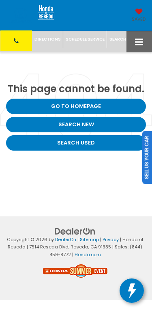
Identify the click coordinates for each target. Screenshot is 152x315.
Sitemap (89, 239)
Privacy (111, 239)
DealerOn (65, 239)
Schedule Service (85, 39)
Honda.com (88, 254)
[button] (16, 40)
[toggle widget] (132, 290)
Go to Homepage (76, 106)
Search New (76, 124)
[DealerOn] (75, 231)
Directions (47, 39)
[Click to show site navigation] (139, 41)
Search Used (76, 143)
